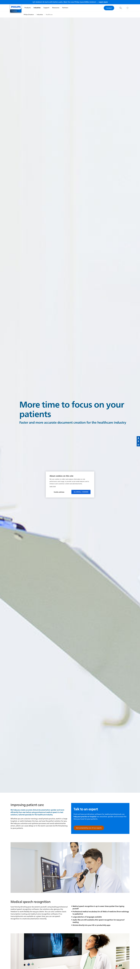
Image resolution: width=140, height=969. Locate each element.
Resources (55, 7)
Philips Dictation (29, 14)
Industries (37, 7)
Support (46, 7)
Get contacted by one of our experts (89, 828)
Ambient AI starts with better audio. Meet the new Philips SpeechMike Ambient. (72, 1)
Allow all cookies (81, 492)
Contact (109, 8)
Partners (65, 7)
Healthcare (49, 14)
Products (27, 7)
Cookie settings (59, 492)
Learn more (53, 486)
